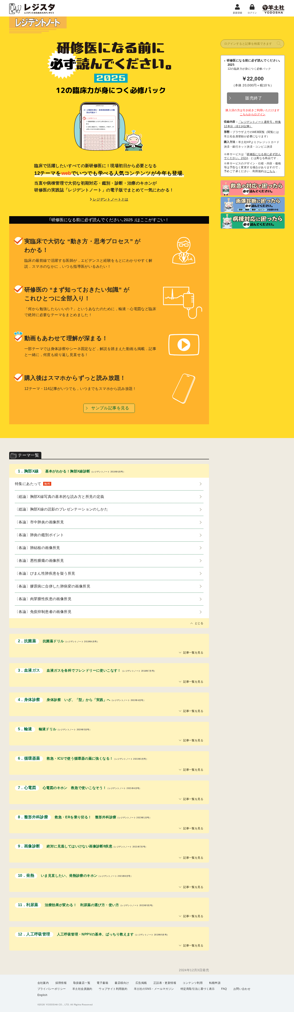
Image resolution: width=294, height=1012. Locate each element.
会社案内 (43, 982)
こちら (271, 171)
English (42, 995)
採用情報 (61, 982)
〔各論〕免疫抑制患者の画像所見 (43, 612)
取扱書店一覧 (81, 982)
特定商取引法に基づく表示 (198, 988)
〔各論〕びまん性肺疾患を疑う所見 (45, 573)
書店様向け (122, 982)
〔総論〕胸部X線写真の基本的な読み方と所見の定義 (59, 497)
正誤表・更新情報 (164, 982)
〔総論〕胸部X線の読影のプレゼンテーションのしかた (61, 509)
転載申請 (215, 982)
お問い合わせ (241, 988)
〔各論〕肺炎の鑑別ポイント (39, 535)
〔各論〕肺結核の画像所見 (37, 548)
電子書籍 (102, 982)
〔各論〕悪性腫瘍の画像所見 (39, 561)
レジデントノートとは (110, 199)
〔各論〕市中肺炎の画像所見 (39, 522)
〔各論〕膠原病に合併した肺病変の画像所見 (52, 586)
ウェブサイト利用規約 (113, 988)
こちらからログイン (253, 114)
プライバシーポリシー (51, 988)
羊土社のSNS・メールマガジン (154, 988)
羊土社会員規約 (82, 988)
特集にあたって (32, 484)
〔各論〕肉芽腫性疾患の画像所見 (43, 599)
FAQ (224, 988)
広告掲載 (141, 982)
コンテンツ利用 (193, 982)
